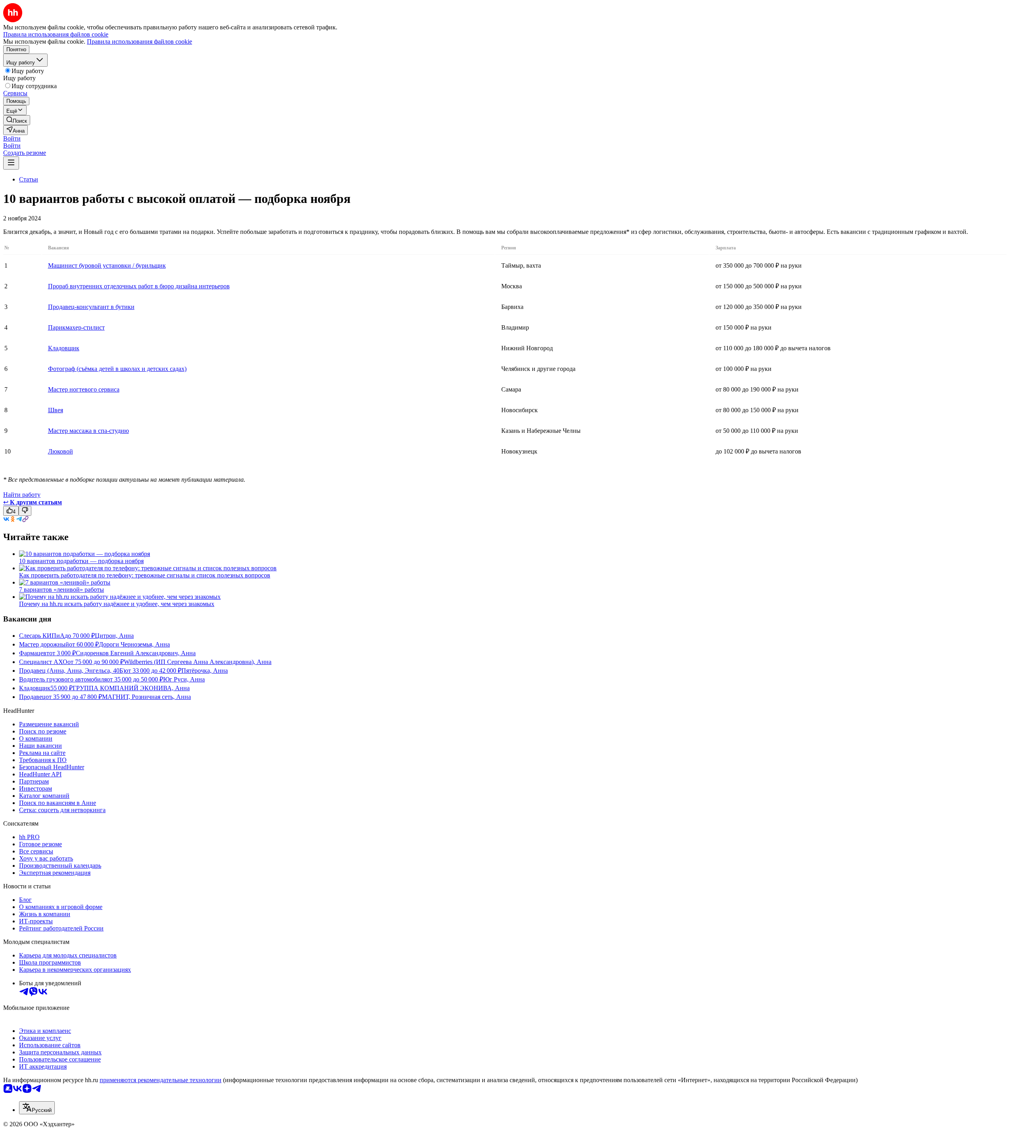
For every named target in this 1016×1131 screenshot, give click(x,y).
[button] (12, 138)
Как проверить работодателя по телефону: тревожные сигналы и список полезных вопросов (144, 575)
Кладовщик (63, 348)
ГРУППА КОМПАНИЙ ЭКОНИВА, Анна (131, 688)
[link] (16, 120)
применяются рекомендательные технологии (160, 1080)
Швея (55, 410)
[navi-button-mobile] (11, 163)
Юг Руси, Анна (184, 679)
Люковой (60, 451)
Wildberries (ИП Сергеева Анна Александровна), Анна (197, 661)
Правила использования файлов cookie (139, 41)
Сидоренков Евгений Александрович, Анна (136, 653)
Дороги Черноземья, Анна (134, 644)
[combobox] (37, 1107)
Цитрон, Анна (114, 635)
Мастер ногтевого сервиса (83, 389)
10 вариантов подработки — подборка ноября (81, 561)
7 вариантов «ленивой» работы (61, 589)
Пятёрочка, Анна (204, 670)
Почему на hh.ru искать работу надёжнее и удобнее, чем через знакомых (116, 603)
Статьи (28, 179)
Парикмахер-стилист (76, 327)
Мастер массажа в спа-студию (88, 430)
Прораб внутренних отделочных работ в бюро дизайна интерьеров (139, 286)
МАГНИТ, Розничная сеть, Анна (146, 696)
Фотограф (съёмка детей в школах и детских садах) (117, 368)
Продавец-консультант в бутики (91, 306)
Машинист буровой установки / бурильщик (107, 265)
